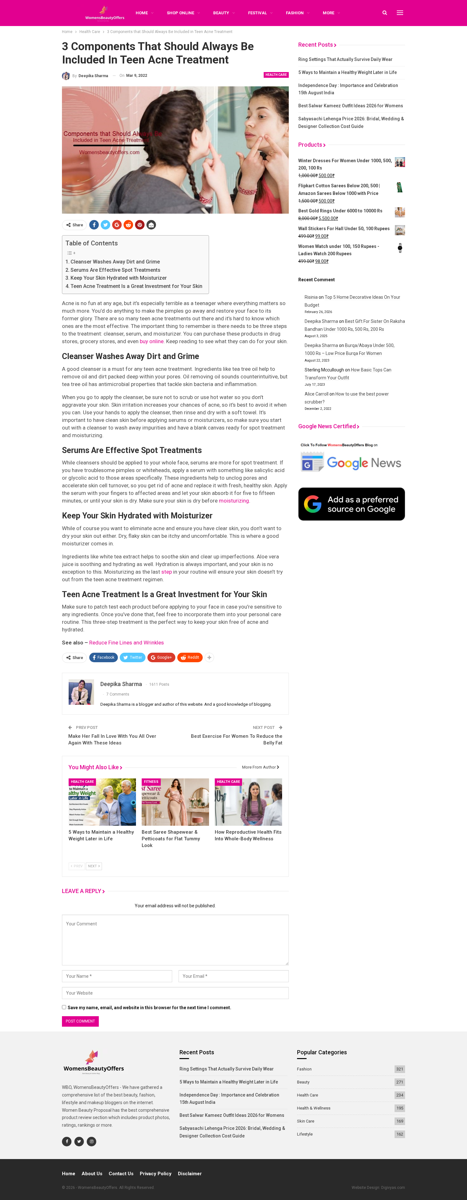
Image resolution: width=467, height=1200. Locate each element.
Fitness (151, 782)
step (166, 572)
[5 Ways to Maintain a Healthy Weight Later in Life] (102, 801)
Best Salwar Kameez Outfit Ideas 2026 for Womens (350, 105)
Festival (257, 12)
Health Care (276, 75)
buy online (152, 341)
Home (68, 1174)
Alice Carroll (316, 394)
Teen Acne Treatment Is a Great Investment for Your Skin (136, 286)
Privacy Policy (156, 1174)
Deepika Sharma (321, 321)
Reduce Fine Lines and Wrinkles (126, 642)
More (328, 12)
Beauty (221, 12)
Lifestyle (305, 1134)
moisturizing (234, 500)
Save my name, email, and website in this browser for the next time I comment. (149, 1007)
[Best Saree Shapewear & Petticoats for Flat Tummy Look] (175, 801)
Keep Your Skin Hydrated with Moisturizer (119, 278)
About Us (92, 1174)
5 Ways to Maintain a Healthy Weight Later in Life (347, 72)
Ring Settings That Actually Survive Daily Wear (345, 59)
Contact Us (121, 1174)
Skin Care (305, 1121)
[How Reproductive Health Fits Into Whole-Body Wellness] (248, 801)
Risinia (311, 297)
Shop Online (180, 12)
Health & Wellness (313, 1108)
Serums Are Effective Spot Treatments (115, 270)
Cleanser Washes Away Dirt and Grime (115, 262)
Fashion (295, 12)
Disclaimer (190, 1174)
